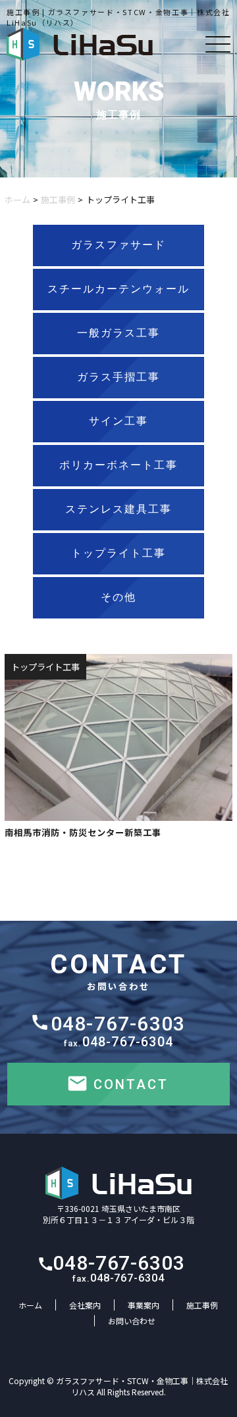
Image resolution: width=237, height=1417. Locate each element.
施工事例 (58, 199)
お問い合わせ (131, 1320)
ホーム (17, 199)
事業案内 (143, 1305)
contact (131, 1084)
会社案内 (85, 1305)
